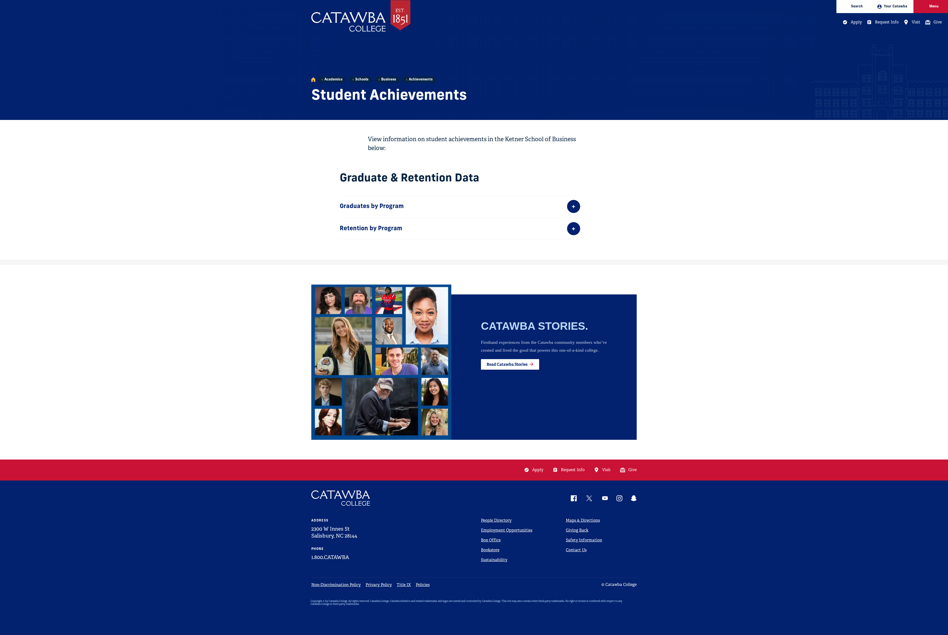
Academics (333, 79)
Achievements (421, 79)
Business (388, 79)
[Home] (313, 79)
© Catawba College (619, 584)
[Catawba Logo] (341, 498)
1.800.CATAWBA (330, 557)
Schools (361, 79)
